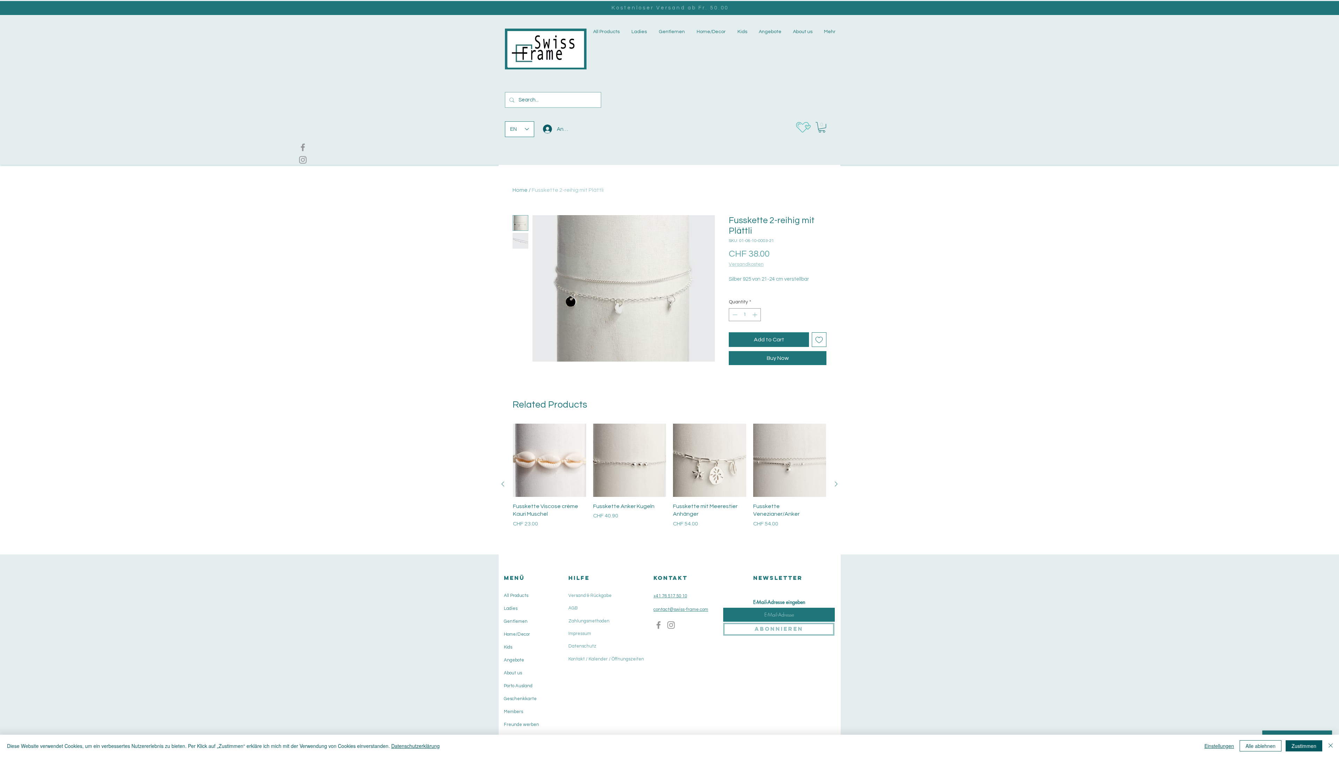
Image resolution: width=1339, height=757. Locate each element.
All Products (516, 595)
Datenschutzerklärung (415, 745)
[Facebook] (303, 147)
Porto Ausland (518, 685)
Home (520, 190)
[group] (669, 484)
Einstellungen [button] (1219, 745)
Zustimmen (1304, 745)
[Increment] (755, 315)
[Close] (1330, 745)
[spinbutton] (745, 315)
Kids (508, 647)
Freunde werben (521, 724)
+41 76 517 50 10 (670, 595)
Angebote (514, 660)
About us (513, 673)
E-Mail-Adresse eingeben (779, 602)
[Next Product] (836, 484)
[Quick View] (549, 460)
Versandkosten (746, 264)
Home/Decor (517, 634)
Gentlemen (516, 621)
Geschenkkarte (520, 698)
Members (513, 711)
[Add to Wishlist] (819, 339)
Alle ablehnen (1261, 745)
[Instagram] (303, 160)
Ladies (510, 608)
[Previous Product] (503, 484)
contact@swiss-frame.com (680, 609)
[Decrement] (734, 315)
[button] (638, 32)
